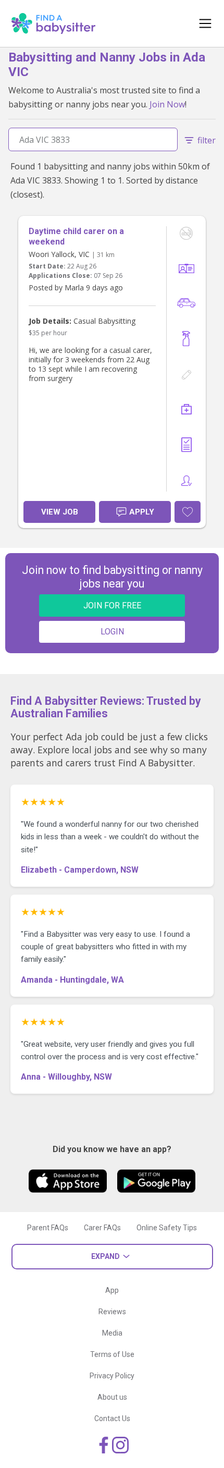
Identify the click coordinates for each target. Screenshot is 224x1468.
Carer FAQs (102, 1228)
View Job (59, 512)
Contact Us (112, 1418)
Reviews (112, 1311)
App (112, 1290)
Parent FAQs (47, 1228)
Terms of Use (112, 1354)
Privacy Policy (112, 1376)
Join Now (167, 104)
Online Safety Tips (166, 1228)
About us (112, 1397)
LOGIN (112, 632)
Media (112, 1333)
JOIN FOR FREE (112, 605)
